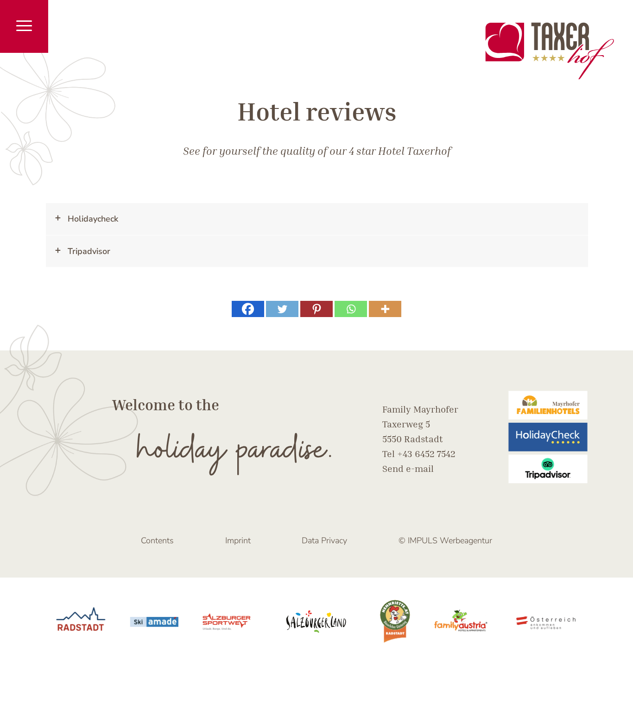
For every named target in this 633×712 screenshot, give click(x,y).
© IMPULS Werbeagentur (445, 540)
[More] (385, 309)
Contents (157, 540)
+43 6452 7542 (426, 453)
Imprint (238, 540)
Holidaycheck (93, 218)
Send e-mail (408, 468)
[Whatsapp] (351, 309)
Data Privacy (324, 540)
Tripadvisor (89, 251)
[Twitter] (282, 309)
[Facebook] (248, 309)
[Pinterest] (316, 309)
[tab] (317, 219)
